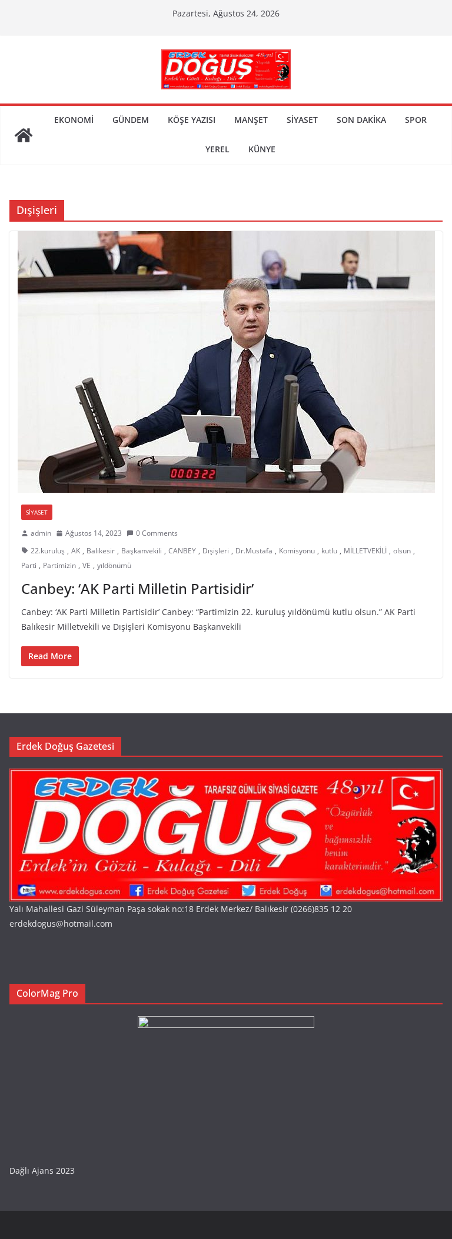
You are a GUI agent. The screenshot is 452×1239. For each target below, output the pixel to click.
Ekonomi (74, 119)
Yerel (217, 149)
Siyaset (302, 119)
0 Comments (157, 533)
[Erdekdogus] (226, 776)
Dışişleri (215, 551)
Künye (261, 149)
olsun (402, 551)
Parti (28, 565)
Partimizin (59, 565)
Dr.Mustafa (253, 551)
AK (75, 551)
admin (41, 533)
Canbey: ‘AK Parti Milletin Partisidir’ (137, 588)
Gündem (130, 119)
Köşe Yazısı (191, 119)
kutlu (329, 551)
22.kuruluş (48, 551)
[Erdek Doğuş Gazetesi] (23, 135)
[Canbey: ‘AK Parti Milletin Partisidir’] (226, 362)
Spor (416, 119)
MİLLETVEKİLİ (365, 551)
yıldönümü (114, 565)
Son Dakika (361, 119)
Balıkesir (101, 551)
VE (86, 565)
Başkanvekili (141, 551)
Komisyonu (297, 551)
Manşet (251, 119)
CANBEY (182, 551)
